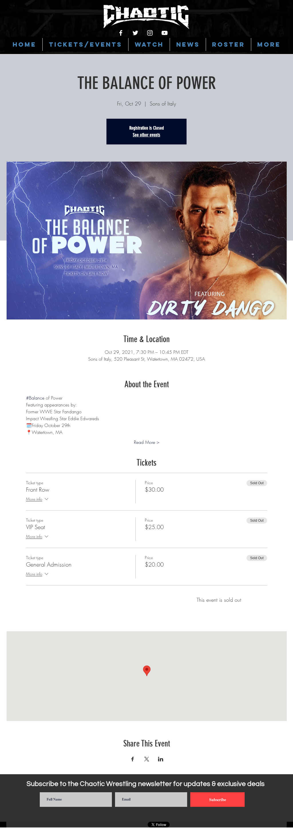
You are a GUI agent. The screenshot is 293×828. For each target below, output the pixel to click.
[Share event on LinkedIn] (160, 759)
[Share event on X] (146, 759)
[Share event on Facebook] (132, 759)
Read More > (146, 442)
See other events (146, 135)
